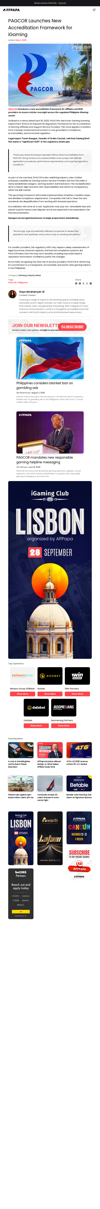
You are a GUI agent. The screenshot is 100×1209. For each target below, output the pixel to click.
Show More (22, 693)
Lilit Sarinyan (21, 467)
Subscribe (72, 326)
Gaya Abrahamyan (30, 291)
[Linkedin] (43, 291)
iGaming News (15, 738)
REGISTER (62, 3)
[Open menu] (94, 10)
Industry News (34, 275)
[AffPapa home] (11, 9)
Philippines (23, 282)
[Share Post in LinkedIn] (80, 283)
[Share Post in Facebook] (76, 283)
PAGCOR (12, 109)
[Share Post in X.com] (83, 283)
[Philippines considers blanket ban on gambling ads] (50, 358)
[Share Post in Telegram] (91, 283)
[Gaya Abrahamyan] (12, 297)
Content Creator (27, 295)
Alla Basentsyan (23, 392)
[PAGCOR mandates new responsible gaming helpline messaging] (50, 432)
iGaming (22, 275)
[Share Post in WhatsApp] (87, 283)
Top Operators (16, 663)
